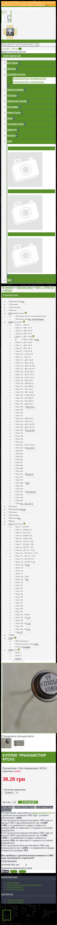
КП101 (13, 871)
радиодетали (45, 813)
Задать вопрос (13, 883)
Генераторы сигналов (21, 191)
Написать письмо (15, 902)
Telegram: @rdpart (15, 900)
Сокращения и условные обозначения (24, 885)
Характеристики (24, 807)
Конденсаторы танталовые (28, 82)
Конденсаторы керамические (29, 78)
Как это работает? (15, 887)
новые (35, 813)
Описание (7, 807)
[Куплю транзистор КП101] (7, 747)
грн (9, 21)
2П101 (22, 871)
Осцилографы (17, 234)
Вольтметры (16, 148)
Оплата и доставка (15, 889)
